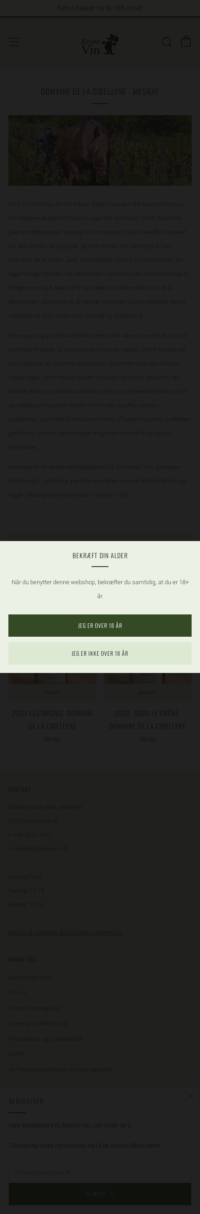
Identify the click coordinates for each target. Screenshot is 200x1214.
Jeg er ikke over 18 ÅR (100, 653)
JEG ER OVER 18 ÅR (100, 625)
